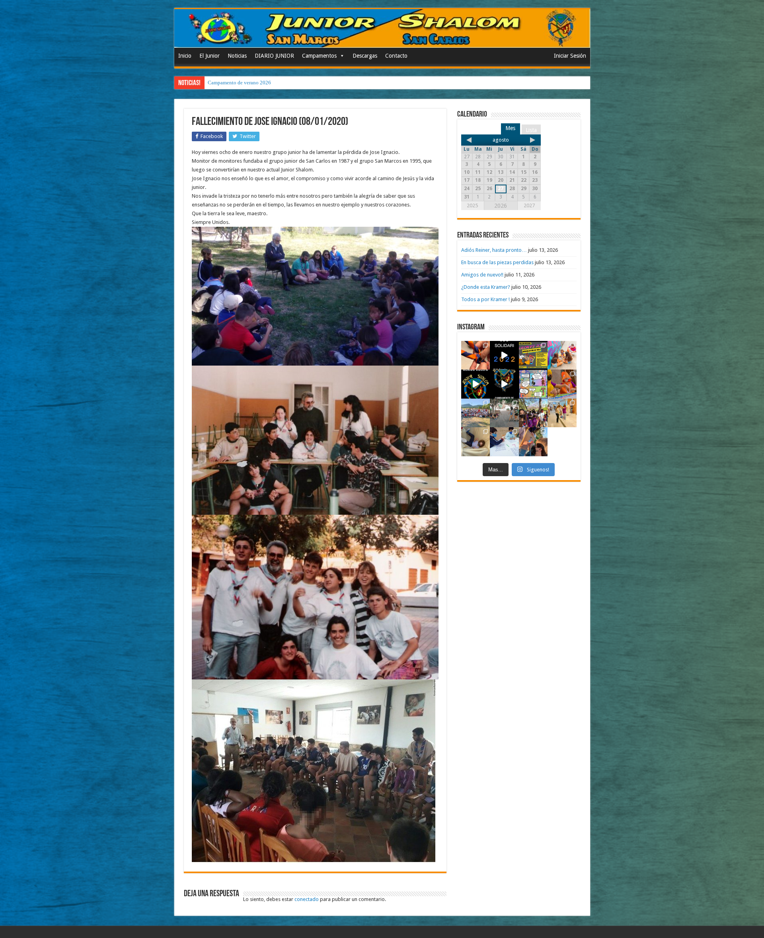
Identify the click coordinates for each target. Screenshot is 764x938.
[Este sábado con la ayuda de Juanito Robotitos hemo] (475, 441)
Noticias (237, 56)
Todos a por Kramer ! (485, 299)
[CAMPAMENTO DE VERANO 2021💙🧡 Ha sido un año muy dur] (475, 413)
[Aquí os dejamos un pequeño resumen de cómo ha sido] (504, 384)
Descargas (365, 56)
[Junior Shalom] (382, 28)
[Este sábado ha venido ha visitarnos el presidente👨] (504, 413)
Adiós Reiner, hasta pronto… (494, 250)
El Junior (209, 56)
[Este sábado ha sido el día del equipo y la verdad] (533, 413)
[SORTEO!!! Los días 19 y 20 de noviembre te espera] (533, 355)
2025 (472, 205)
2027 (529, 205)
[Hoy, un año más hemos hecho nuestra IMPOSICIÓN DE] (475, 355)
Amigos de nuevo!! (482, 275)
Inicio (184, 56)
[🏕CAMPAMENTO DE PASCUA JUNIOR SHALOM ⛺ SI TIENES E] (533, 384)
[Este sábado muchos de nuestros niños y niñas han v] (562, 413)
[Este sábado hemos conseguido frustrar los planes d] (504, 441)
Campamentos (319, 56)
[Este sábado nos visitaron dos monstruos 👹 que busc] (562, 384)
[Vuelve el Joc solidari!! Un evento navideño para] (504, 355)
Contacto (396, 56)
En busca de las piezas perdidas (497, 262)
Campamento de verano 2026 (239, 83)
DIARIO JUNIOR (274, 56)
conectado (306, 899)
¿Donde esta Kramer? (485, 287)
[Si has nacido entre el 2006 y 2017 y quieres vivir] (475, 384)
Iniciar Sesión (570, 56)
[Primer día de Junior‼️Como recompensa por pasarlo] (562, 355)
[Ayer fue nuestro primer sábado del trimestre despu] (533, 441)
